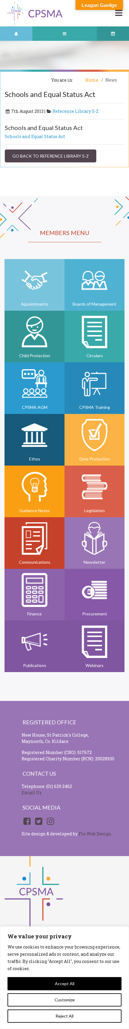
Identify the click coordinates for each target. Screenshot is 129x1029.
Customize (65, 999)
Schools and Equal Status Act (35, 136)
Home (91, 80)
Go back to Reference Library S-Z (50, 155)
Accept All (64, 983)
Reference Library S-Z (75, 111)
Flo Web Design (95, 834)
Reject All (65, 1015)
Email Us (32, 792)
